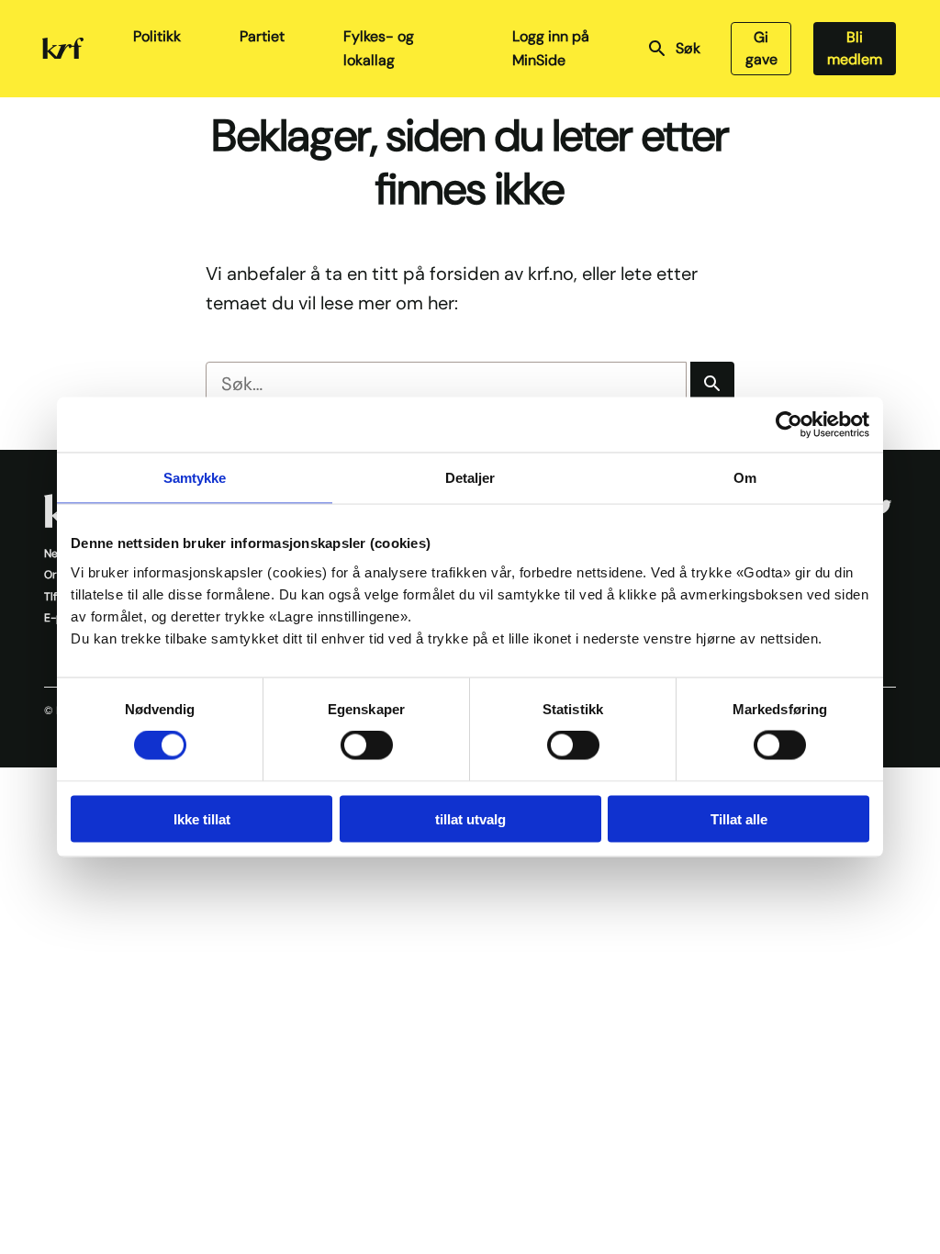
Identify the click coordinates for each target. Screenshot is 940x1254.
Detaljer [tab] (470, 478)
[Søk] (712, 384)
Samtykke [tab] (195, 478)
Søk (688, 48)
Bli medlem (854, 48)
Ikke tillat (201, 818)
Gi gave (761, 48)
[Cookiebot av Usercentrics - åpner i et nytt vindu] (789, 425)
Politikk (157, 36)
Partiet (262, 36)
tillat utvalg (470, 818)
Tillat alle (739, 818)
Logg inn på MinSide (550, 48)
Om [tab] (744, 478)
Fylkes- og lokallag (378, 48)
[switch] (367, 745)
